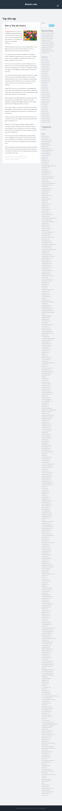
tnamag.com (44, 586)
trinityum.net (44, 704)
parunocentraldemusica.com (48, 722)
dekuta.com (44, 685)
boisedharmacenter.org (46, 373)
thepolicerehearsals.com (47, 411)
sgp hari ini (20, 158)
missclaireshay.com (46, 136)
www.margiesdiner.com (46, 657)
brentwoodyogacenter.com (47, 671)
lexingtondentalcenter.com (47, 333)
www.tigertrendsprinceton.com (48, 628)
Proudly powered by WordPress (23, 808)
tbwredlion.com (45, 729)
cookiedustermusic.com (47, 533)
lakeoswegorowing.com (47, 769)
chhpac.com (44, 777)
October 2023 (44, 99)
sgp (16, 158)
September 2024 (45, 80)
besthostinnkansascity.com (47, 788)
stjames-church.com (46, 458)
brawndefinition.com (46, 427)
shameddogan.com (45, 600)
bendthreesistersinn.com (47, 528)
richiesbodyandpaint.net (47, 141)
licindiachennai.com (46, 143)
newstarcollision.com (46, 321)
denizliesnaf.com (45, 572)
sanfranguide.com (45, 403)
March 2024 (44, 90)
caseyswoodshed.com (46, 568)
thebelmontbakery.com (46, 172)
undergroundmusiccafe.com (48, 791)
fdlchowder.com (45, 659)
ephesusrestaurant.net (46, 709)
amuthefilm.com (45, 439)
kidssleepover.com (45, 167)
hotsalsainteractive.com (47, 148)
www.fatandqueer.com (46, 645)
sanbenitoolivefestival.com (47, 392)
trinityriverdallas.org (46, 359)
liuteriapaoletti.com (46, 523)
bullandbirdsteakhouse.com (47, 662)
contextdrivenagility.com (47, 467)
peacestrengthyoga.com (47, 636)
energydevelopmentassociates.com (49, 249)
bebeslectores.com (45, 239)
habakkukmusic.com (46, 617)
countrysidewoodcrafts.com (48, 176)
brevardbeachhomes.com (47, 254)
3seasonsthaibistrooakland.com (48, 362)
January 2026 (44, 62)
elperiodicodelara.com (46, 139)
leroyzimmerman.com (46, 762)
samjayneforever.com (46, 737)
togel (12, 159)
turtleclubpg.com (45, 544)
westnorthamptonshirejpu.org (48, 221)
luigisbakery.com (45, 680)
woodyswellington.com (46, 711)
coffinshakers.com (45, 471)
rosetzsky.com (45, 453)
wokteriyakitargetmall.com (47, 331)
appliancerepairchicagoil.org (48, 178)
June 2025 (44, 73)
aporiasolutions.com (46, 591)
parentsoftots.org (45, 601)
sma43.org (44, 668)
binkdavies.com (45, 432)
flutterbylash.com (45, 753)
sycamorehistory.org (46, 692)
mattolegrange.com (46, 498)
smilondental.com (45, 319)
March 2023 (44, 111)
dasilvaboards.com (45, 420)
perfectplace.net (45, 361)
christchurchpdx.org (46, 434)
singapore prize (8, 159)
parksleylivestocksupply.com (48, 371)
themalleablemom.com (46, 478)
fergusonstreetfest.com (47, 736)
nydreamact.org (45, 186)
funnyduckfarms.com (46, 757)
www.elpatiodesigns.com (47, 715)
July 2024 (44, 83)
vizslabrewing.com (45, 291)
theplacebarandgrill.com (47, 558)
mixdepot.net (44, 689)
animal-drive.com (45, 584)
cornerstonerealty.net (46, 694)
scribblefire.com (45, 364)
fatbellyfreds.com (45, 713)
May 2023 (44, 108)
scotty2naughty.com (46, 460)
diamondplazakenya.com (47, 727)
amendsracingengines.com (47, 641)
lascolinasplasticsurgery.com (48, 664)
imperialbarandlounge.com (47, 270)
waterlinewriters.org (46, 598)
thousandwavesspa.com (47, 549)
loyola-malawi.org (45, 378)
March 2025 (44, 74)
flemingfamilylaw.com (46, 765)
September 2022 (45, 122)
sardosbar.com (45, 286)
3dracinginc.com (45, 406)
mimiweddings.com (46, 786)
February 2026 (45, 61)
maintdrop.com (45, 200)
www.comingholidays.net (47, 401)
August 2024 (44, 81)
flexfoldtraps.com (45, 640)
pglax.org (44, 519)
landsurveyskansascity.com (47, 648)
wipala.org (44, 376)
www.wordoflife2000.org (47, 279)
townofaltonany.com (46, 518)
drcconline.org (45, 556)
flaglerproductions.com (47, 425)
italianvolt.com (45, 287)
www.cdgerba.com (45, 720)
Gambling (25, 28)
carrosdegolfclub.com (46, 247)
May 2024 (44, 87)
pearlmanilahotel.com (46, 198)
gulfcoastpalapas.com (46, 594)
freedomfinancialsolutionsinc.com (49, 638)
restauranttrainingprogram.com (48, 338)
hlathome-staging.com (46, 329)
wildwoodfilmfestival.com (47, 219)
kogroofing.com (45, 205)
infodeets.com (45, 146)
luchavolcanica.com (46, 539)
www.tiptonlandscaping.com (48, 673)
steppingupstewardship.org (47, 675)
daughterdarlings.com (46, 144)
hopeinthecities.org (46, 385)
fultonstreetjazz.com (46, 225)
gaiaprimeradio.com (46, 492)
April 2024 (44, 88)
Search (43, 23)
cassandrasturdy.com (46, 390)
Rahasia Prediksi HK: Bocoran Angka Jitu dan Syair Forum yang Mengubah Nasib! (48, 47)
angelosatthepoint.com (46, 563)
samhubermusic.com (46, 793)
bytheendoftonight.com (47, 383)
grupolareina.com (45, 230)
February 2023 (45, 113)
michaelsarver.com (45, 326)
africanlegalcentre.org (46, 446)
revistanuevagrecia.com (47, 457)
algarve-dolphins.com (46, 505)
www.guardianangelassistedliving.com (50, 723)
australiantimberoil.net (46, 240)
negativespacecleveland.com (47, 521)
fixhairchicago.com (46, 570)
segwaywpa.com (45, 593)
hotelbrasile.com (45, 223)
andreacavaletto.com (46, 369)
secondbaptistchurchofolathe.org (49, 774)
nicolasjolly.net (45, 443)
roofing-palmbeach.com (47, 261)
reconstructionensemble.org (48, 535)
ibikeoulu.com (45, 469)
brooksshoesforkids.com (47, 587)
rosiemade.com (45, 303)
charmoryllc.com (45, 404)
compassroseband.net (46, 580)
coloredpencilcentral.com (47, 267)
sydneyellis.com (45, 335)
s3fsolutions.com (45, 253)
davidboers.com (45, 608)
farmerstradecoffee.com (47, 605)
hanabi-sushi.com (45, 682)
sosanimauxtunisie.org (46, 204)
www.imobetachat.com (46, 610)
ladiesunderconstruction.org (48, 237)
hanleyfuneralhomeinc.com (47, 308)
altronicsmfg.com (45, 162)
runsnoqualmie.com (46, 654)
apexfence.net (45, 795)
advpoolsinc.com (45, 561)
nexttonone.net (45, 619)
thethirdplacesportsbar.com (47, 708)
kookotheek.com (45, 211)
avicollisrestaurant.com (46, 554)
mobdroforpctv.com (46, 389)
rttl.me (43, 783)
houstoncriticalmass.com (47, 408)
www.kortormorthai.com (47, 643)
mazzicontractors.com (46, 706)
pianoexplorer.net (45, 701)
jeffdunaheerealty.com (46, 634)
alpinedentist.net (45, 207)
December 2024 (45, 78)
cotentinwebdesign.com (47, 233)
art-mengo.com (45, 490)
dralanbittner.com (45, 293)
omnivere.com (45, 157)
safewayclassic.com (46, 174)
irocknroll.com (45, 277)
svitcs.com (44, 577)
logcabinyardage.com (46, 607)
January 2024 (44, 94)
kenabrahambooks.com (46, 436)
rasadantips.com (45, 158)
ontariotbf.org (45, 179)
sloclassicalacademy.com (47, 418)
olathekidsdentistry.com (47, 307)
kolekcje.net (44, 354)
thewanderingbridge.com (47, 476)
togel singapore (16, 159)
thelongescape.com (46, 497)
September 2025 (45, 69)
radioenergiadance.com (46, 209)
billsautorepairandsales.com (47, 730)
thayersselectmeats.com (47, 589)
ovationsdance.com (46, 350)
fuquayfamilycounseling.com (48, 771)
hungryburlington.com (46, 481)
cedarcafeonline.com (46, 151)
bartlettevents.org (45, 226)
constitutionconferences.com (48, 573)
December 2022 (45, 116)
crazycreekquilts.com (46, 430)
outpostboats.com (45, 382)
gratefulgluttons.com (46, 387)
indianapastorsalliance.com (47, 565)
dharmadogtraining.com (47, 779)
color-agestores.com (46, 375)
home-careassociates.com (47, 368)
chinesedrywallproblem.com (47, 526)
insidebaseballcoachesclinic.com (48, 743)
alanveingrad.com (45, 507)
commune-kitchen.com (46, 437)
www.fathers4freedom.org (47, 629)
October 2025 (45, 68)
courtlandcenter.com (46, 551)
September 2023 (45, 101)
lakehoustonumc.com (46, 615)
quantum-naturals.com (46, 732)
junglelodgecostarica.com (47, 500)
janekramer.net (45, 486)
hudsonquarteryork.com (47, 716)
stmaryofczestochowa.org (47, 472)
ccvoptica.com (45, 676)
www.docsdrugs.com (46, 655)
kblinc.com (44, 298)
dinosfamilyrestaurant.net (47, 242)
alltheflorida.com (45, 741)
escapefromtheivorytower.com (48, 256)
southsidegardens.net (46, 703)
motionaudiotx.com (46, 781)
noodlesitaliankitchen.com (47, 185)
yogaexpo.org (44, 366)
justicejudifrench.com (46, 474)
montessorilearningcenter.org (48, 734)
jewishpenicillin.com (46, 342)
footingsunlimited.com (46, 652)
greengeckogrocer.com (47, 328)
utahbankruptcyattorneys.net (48, 275)
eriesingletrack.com (46, 300)
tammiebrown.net (45, 493)
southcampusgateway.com (47, 214)
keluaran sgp (12, 156)
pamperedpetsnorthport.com (48, 301)
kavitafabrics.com (45, 537)
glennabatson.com (45, 422)
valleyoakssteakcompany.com (48, 566)
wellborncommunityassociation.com (49, 218)
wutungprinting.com (46, 511)
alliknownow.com (45, 413)
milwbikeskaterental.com (47, 514)
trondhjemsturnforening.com (48, 725)
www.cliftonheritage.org (47, 666)
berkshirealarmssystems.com (48, 289)
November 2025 (45, 66)
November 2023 (45, 97)
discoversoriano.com (46, 397)
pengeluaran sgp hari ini (11, 158)
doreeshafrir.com (45, 462)
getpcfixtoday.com (45, 192)
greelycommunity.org (46, 450)
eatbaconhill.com (45, 164)
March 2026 (44, 59)
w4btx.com (44, 314)
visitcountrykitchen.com (47, 504)
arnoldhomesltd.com (46, 265)
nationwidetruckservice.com (48, 542)
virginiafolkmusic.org (46, 348)
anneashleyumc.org (46, 647)
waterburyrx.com (45, 559)
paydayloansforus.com (46, 171)
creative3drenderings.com (47, 603)
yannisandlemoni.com (46, 294)
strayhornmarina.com (46, 423)
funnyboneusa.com (46, 532)
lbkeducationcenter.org (47, 357)
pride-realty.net (45, 750)
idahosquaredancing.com (47, 280)
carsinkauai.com (45, 744)
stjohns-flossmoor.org (46, 530)
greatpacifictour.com (46, 546)
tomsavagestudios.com (46, 343)
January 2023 (44, 115)
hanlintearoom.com (46, 755)
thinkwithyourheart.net (47, 273)
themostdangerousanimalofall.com (49, 409)
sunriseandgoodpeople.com (47, 525)
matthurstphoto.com (46, 739)
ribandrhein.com (45, 352)
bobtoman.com (45, 202)
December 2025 (45, 64)
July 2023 (44, 104)
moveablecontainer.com (46, 228)
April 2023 (44, 109)
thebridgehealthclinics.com (47, 596)
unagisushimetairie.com (47, 188)
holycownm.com (45, 540)
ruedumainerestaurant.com (47, 451)
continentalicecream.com (47, 429)
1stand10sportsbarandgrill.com (48, 312)
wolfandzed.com (45, 683)
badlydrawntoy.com (46, 614)
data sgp (8, 156)
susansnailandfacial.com (47, 624)
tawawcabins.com (45, 282)
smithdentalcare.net (46, 790)
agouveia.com (44, 772)
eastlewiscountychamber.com (48, 415)
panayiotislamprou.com (46, 212)
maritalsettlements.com (46, 512)
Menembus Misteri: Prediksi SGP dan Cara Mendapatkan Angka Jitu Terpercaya (47, 38)
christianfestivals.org (46, 502)
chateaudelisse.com (46, 216)
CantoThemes (42, 808)
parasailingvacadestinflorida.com (48, 748)
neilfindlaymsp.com (46, 553)
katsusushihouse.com (46, 448)
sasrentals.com (45, 322)
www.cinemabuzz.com (46, 687)
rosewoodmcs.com (46, 690)
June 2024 (44, 85)
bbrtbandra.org (45, 193)
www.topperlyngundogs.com (48, 631)
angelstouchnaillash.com (47, 315)
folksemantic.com (45, 284)
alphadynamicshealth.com (47, 751)
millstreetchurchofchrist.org (48, 746)
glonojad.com (44, 455)
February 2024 (45, 92)
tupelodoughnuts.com (46, 305)
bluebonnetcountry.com (47, 195)
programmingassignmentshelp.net (49, 165)
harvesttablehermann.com (47, 246)
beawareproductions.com (47, 465)
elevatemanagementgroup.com (48, 760)
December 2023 (45, 95)
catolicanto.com (45, 355)
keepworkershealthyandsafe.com (48, 183)
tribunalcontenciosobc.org (47, 417)
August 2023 (44, 102)
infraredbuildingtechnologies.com (49, 244)
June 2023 (44, 106)
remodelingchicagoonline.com (48, 669)
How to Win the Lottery (15, 26)
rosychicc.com (45, 380)
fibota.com (44, 718)
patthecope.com (45, 575)
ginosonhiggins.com (46, 509)
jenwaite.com (44, 758)
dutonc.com (31, 4)
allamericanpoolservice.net (47, 340)
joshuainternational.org (47, 622)
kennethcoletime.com (46, 479)
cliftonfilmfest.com (45, 268)
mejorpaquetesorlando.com (47, 310)
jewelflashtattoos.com (46, 190)
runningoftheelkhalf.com (47, 633)
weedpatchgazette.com (46, 296)
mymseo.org (44, 776)
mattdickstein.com (45, 612)
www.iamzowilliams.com (47, 697)
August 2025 (44, 71)
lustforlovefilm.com (46, 441)
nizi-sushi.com (45, 488)
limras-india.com (45, 137)
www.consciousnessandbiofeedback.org (50, 696)
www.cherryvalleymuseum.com (48, 232)
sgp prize (9, 31)
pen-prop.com (45, 626)
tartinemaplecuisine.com (47, 484)
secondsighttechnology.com (48, 324)
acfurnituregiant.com (46, 153)
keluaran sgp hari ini (19, 156)
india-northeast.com (46, 260)
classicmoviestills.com (46, 394)
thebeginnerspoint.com (46, 399)
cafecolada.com (45, 396)
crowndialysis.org (45, 336)
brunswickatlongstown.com (47, 483)
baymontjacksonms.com (47, 516)
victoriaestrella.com (46, 547)
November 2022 (45, 118)
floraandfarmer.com (46, 251)
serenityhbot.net (45, 621)
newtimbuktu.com (45, 160)
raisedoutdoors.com (46, 272)
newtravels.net (45, 169)
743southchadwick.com (46, 258)
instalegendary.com (46, 181)
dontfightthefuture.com (47, 263)
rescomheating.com (46, 784)
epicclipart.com (45, 197)
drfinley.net (44, 764)
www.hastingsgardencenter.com (48, 699)
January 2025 (44, 76)
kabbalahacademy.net (46, 317)
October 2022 (44, 120)
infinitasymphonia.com (46, 444)
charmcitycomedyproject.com (48, 464)
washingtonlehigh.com (46, 678)
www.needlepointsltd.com (47, 661)
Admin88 (18, 28)
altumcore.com (45, 582)
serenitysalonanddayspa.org (47, 150)
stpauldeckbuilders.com (47, 650)
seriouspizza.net (45, 579)
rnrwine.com (44, 767)
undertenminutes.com (46, 155)
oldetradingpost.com (46, 235)
